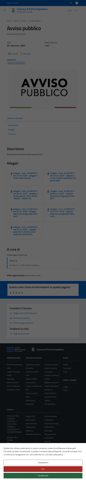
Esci (43, 468)
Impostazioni (43, 462)
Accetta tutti (43, 475)
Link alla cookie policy (54, 454)
